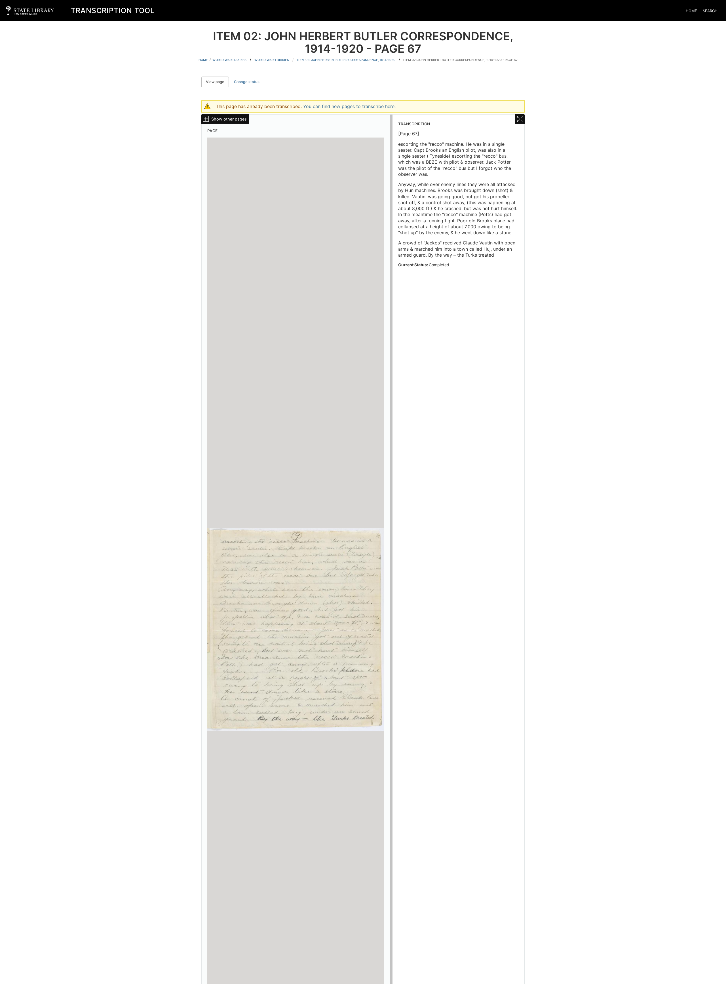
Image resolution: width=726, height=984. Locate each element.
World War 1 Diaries (271, 60)
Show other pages (229, 119)
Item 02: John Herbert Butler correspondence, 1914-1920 (346, 60)
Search (710, 11)
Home (691, 11)
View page (217, 82)
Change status (246, 82)
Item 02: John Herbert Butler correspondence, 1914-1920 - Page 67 (460, 60)
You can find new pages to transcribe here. (349, 106)
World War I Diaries (229, 60)
